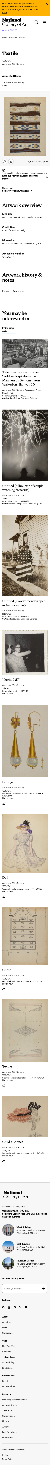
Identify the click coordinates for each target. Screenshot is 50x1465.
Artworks (13, 37)
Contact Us (7, 1332)
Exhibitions (7, 1367)
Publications (7, 1437)
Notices (5, 1455)
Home (4, 37)
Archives (6, 1426)
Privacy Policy (7, 1459)
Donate (5, 1381)
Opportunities (8, 1386)
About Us (6, 1322)
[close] (47, 3)
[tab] (9, 330)
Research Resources (13, 291)
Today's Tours (8, 1356)
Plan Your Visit (8, 1346)
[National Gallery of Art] (25, 1194)
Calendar (6, 1351)
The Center (7, 1410)
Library (5, 1421)
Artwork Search (9, 1405)
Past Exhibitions (9, 1432)
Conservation (8, 1415)
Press (4, 1327)
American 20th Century (13, 82)
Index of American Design (14, 230)
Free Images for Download (14, 1399)
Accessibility (8, 1362)
